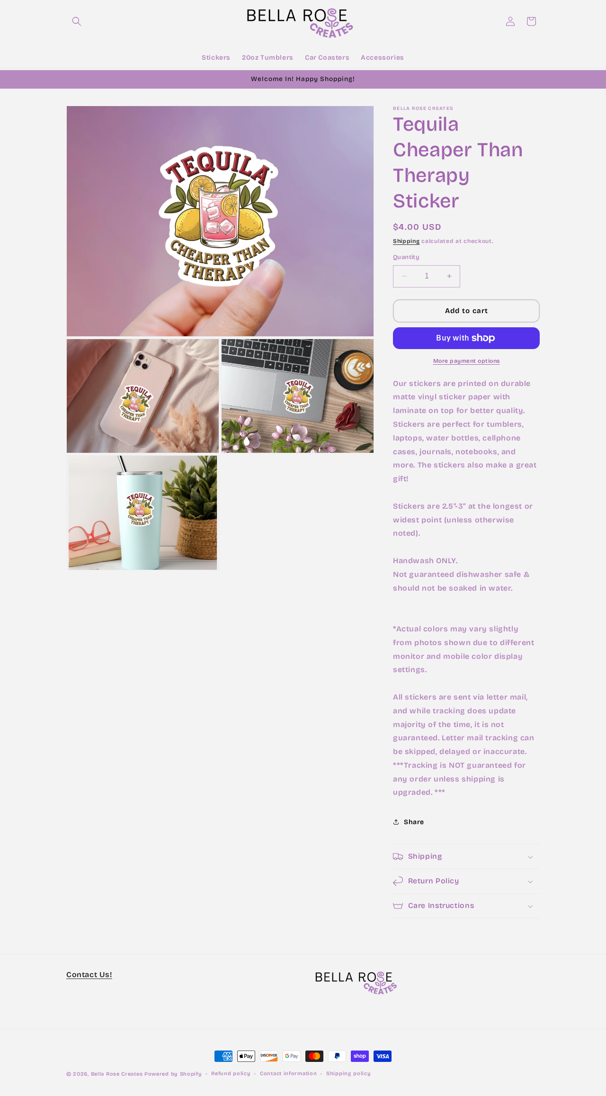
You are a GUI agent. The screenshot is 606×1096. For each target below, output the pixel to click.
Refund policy (230, 1073)
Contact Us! (89, 974)
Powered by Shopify (173, 1074)
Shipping (406, 241)
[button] (76, 21)
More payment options (466, 361)
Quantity (406, 257)
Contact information (288, 1073)
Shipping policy (348, 1073)
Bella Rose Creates (117, 1074)
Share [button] (414, 822)
